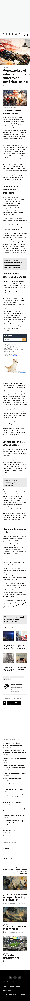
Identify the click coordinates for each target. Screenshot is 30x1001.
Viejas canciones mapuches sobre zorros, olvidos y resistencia (21, 870)
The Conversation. (7, 611)
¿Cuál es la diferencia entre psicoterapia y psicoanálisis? (15, 897)
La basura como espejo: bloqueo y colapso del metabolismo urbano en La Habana (14, 823)
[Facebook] (4, 703)
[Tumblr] (20, 703)
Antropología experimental (12, 779)
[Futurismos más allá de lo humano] (15, 914)
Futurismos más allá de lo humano (14, 773)
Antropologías (10, 86)
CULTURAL (5, 67)
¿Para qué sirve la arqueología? (8, 869)
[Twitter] (8, 703)
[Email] (16, 703)
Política (6, 677)
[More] (24, 703)
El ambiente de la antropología (13, 789)
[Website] (19, 977)
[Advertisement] (15, 16)
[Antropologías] (4, 86)
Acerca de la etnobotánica (12, 802)
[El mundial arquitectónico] (15, 943)
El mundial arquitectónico (11, 784)
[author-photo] (4, 903)
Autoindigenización (9, 830)
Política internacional (17, 677)
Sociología (7, 679)
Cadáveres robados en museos (13, 815)
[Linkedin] (12, 703)
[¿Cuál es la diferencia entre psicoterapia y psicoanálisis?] (15, 883)
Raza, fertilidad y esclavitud (12, 836)
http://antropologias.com (16, 687)
